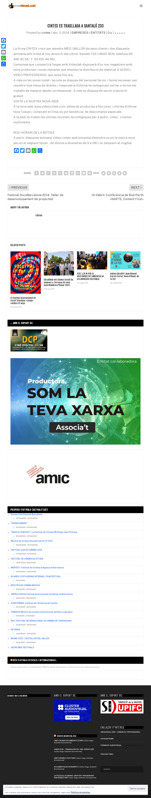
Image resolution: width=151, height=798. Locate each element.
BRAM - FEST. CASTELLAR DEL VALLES (30, 638)
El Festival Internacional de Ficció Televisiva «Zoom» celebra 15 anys (23, 300)
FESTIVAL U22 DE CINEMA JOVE (26, 550)
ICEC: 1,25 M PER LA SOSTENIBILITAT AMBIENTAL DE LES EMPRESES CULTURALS (90, 276)
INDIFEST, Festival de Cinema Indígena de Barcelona (37, 567)
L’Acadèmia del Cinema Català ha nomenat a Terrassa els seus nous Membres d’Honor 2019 (58, 282)
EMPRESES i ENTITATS (88, 32)
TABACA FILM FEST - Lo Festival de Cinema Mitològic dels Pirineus (44, 532)
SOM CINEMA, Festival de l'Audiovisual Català (34, 603)
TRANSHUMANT (19, 523)
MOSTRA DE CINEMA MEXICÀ (25, 585)
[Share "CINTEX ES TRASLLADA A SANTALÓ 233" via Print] (90, 173)
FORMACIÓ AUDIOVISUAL (111, 745)
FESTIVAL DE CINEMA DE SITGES (27, 559)
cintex (46, 32)
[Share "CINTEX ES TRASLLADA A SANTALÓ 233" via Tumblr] (54, 173)
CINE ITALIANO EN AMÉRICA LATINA (68, 740)
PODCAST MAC (107, 754)
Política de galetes (80, 792)
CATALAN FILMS (107, 739)
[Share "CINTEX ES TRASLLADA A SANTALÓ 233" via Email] (84, 173)
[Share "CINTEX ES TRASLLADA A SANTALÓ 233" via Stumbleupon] (78, 173)
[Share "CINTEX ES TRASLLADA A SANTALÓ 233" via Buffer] (72, 173)
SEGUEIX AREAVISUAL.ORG (66, 736)
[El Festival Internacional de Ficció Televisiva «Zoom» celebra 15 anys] (25, 272)
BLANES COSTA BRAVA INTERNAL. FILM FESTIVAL (36, 576)
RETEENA (15, 629)
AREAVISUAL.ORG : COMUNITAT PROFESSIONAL (120, 732)
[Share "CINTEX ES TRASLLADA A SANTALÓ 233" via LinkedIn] (66, 173)
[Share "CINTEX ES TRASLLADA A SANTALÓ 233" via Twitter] (42, 173)
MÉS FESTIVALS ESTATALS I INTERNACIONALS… (35, 660)
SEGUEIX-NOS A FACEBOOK (17, 696)
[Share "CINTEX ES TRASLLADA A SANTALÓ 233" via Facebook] (37, 173)
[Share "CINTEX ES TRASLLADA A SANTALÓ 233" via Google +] (48, 173)
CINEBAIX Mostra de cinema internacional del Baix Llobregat (42, 612)
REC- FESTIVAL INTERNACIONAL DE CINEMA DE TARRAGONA (41, 621)
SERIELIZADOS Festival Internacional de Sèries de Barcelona (42, 594)
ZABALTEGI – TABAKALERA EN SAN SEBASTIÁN (74, 749)
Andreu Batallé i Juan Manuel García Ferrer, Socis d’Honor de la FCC (124, 276)
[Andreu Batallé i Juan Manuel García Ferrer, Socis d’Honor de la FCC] (125, 260)
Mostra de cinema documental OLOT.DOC (32, 541)
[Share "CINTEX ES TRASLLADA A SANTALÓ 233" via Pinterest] (60, 173)
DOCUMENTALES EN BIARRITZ (66, 767)
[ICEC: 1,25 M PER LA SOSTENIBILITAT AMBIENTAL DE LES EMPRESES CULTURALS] (92, 260)
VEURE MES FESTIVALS (22, 647)
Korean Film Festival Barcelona (26, 514)
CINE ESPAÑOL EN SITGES (65, 758)
